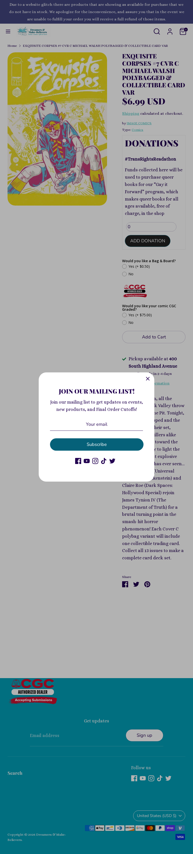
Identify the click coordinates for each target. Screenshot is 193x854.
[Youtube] (87, 461)
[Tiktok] (104, 461)
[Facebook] (78, 461)
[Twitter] (112, 461)
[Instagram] (95, 461)
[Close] (147, 378)
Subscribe (97, 444)
